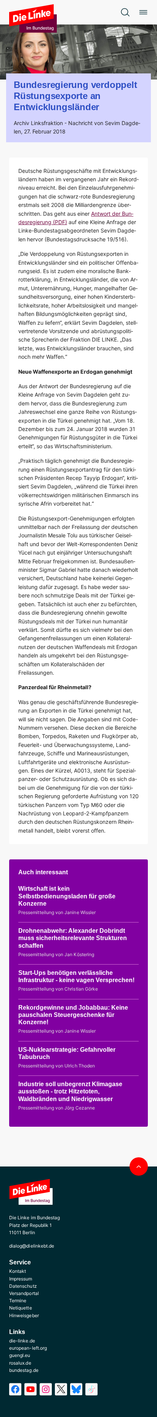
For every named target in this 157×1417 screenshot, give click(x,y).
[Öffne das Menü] (143, 12)
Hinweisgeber (24, 1315)
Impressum (20, 1279)
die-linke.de (22, 1341)
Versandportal (24, 1293)
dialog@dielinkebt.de (31, 1246)
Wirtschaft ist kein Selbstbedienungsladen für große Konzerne (66, 895)
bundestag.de (23, 1370)
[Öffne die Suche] (125, 12)
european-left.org (28, 1348)
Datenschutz (23, 1286)
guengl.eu (19, 1355)
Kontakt (17, 1271)
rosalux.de (20, 1363)
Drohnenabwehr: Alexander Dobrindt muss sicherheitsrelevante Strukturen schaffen (72, 937)
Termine (17, 1300)
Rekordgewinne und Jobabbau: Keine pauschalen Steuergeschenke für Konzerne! (73, 1014)
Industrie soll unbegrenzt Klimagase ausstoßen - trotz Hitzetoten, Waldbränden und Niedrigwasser (70, 1091)
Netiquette (20, 1308)
